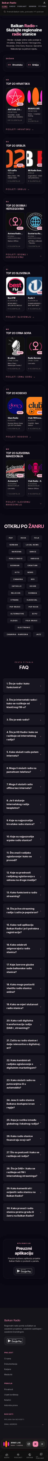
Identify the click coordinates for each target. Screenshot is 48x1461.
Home (4, 6)
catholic (17, 586)
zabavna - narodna (17, 634)
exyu (34, 614)
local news (32, 545)
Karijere (7, 1369)
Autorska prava (11, 1405)
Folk (36, 538)
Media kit (8, 1374)
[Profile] (44, 3)
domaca (32, 593)
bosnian (14, 565)
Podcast (22, 6)
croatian (32, 565)
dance (33, 552)
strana (15, 600)
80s (33, 579)
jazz (38, 634)
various (35, 559)
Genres (32, 6)
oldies (13, 621)
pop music (15, 607)
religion (16, 593)
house (33, 586)
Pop (11, 538)
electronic (24, 627)
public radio (16, 559)
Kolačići (7, 1400)
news (30, 572)
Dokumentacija (10, 1364)
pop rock (34, 607)
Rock (23, 538)
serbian (13, 545)
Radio (12, 6)
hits (17, 572)
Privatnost (8, 1389)
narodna (16, 552)
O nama (7, 1358)
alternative (17, 614)
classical (32, 600)
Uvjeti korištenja (11, 1395)
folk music (32, 621)
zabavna (18, 579)
